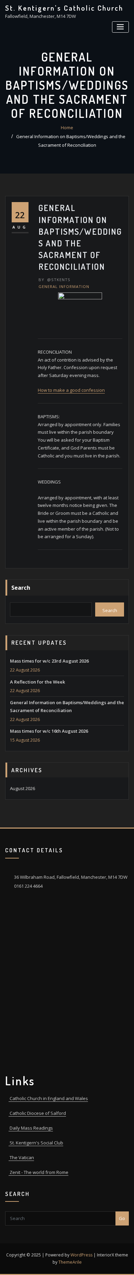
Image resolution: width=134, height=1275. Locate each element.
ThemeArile (70, 1262)
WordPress (81, 1255)
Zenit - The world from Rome (38, 1172)
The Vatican (21, 1157)
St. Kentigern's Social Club (36, 1143)
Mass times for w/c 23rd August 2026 (49, 661)
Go (122, 1218)
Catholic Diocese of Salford (37, 1113)
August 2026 (22, 788)
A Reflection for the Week (37, 682)
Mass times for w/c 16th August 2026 (49, 731)
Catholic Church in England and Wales (48, 1098)
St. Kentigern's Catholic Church (64, 7)
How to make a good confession (71, 390)
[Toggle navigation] (120, 27)
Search (20, 587)
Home (67, 127)
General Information (63, 286)
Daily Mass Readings (31, 1128)
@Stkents (54, 279)
